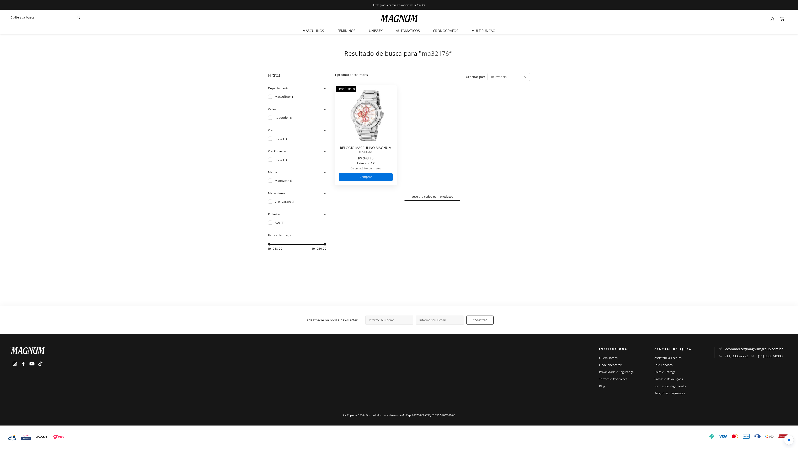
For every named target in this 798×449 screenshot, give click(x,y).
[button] (297, 88)
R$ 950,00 (319, 248)
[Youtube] (31, 363)
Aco (279, 222)
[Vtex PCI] (26, 437)
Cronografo (285, 202)
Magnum (283, 181)
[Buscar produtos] (78, 17)
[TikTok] (40, 363)
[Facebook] (23, 363)
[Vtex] (58, 437)
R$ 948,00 (275, 248)
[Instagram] (14, 363)
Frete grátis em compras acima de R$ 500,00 (399, 5)
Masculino (284, 97)
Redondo (283, 118)
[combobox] (138, 17)
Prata (281, 139)
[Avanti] (42, 437)
